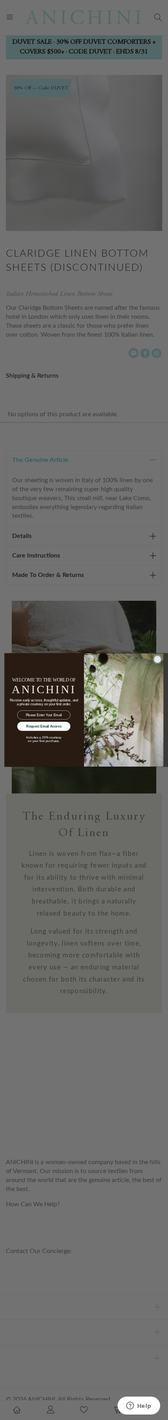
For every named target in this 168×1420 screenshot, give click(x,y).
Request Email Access (43, 726)
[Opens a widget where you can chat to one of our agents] (138, 1406)
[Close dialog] (157, 659)
